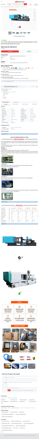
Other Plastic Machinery (13, 412)
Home (2, 6)
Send (9, 390)
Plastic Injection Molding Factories (16, 421)
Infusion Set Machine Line (14, 401)
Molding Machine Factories (6, 423)
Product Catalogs (14, 397)
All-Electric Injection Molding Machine (7, 416)
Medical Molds (3, 399)
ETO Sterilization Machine (32, 401)
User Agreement (25, 435)
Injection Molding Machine (23, 6)
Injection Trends (22, 427)
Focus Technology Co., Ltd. (13, 435)
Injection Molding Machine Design (16, 423)
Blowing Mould (21, 412)
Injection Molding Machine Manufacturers (8, 425)
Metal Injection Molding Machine (20, 425)
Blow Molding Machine (5, 412)
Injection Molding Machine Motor (6, 427)
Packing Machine (22, 401)
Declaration (29, 435)
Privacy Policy (33, 435)
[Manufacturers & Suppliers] (19, 2)
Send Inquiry (10, 51)
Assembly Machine (31, 399)
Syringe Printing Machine (23, 399)
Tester (2, 403)
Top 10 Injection (15, 427)
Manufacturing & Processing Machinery (9, 6)
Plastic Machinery (17, 6)
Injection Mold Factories (26, 421)
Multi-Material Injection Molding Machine (8, 414)
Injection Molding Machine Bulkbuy (7, 430)
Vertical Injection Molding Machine (21, 414)
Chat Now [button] (29, 51)
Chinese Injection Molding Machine (28, 423)
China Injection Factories (5, 421)
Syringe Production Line (13, 399)
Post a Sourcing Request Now (28, 390)
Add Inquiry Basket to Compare (19, 36)
